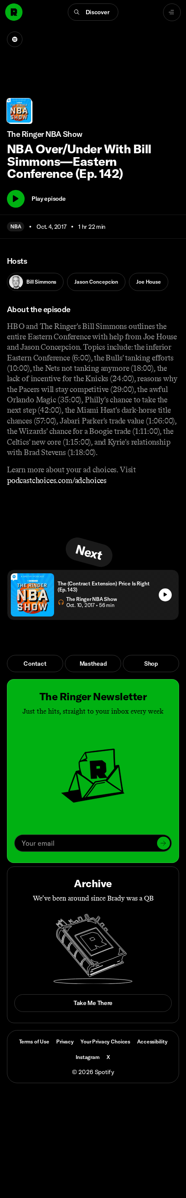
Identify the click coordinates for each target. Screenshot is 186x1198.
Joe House (148, 281)
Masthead (93, 663)
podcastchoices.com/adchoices (56, 480)
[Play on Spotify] (14, 39)
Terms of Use (34, 1041)
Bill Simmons (41, 281)
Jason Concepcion (96, 281)
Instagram (87, 1057)
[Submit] (163, 843)
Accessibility (152, 1041)
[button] (93, 12)
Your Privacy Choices (105, 1042)
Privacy (65, 1041)
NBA (15, 226)
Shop (151, 663)
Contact (34, 663)
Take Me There (93, 1003)
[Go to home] (13, 12)
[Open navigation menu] (172, 12)
